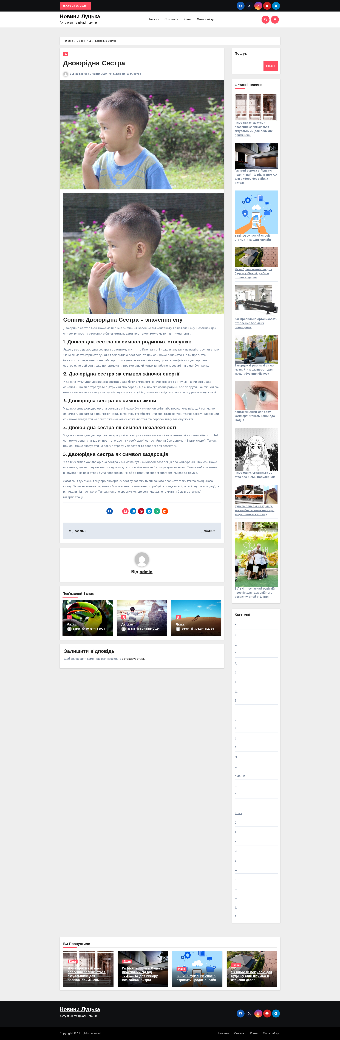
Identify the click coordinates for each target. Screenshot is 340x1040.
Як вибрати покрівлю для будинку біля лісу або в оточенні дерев (253, 273)
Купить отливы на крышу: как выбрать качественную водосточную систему (254, 510)
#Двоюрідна (120, 73)
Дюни (180, 624)
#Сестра (135, 73)
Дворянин (79, 531)
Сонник (171, 19)
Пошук (241, 54)
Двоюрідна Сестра (94, 63)
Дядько (127, 624)
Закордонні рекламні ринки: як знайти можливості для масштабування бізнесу (255, 369)
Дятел (71, 624)
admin (79, 73)
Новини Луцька (80, 17)
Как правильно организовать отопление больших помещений (256, 323)
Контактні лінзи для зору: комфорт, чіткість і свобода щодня (255, 416)
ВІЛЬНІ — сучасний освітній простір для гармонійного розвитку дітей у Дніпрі (255, 592)
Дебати (206, 531)
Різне (188, 19)
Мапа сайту (205, 19)
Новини (153, 19)
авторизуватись (133, 658)
